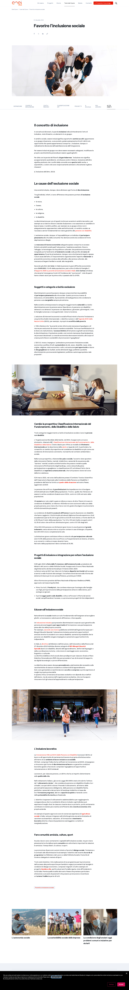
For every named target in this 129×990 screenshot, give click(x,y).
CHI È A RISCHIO (46, 106)
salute (64, 447)
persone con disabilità (83, 231)
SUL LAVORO (98, 106)
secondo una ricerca (51, 630)
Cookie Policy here (56, 977)
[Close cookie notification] (127, 973)
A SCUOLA (88, 106)
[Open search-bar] (116, 3)
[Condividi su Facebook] (34, 34)
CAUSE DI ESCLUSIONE (29, 106)
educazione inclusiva (44, 623)
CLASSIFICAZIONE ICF (63, 106)
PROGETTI (78, 106)
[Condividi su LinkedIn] (43, 34)
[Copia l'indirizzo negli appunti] (47, 34)
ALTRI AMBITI (111, 106)
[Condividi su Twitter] (38, 34)
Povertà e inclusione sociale (44, 887)
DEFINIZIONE (18, 106)
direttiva (45, 644)
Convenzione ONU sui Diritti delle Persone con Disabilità (56, 755)
